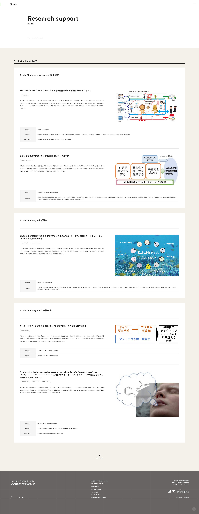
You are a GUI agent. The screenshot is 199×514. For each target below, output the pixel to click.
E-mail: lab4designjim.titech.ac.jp (181, 484)
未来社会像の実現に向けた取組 (98, 497)
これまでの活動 (94, 492)
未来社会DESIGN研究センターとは (99, 481)
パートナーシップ (95, 494)
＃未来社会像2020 (25, 95)
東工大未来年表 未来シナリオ (98, 483)
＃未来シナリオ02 (25, 381)
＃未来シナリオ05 (25, 330)
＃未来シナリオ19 (46, 381)
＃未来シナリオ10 (35, 381)
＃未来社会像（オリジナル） (27, 160)
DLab (13, 4)
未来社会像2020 (95, 486)
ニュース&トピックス (96, 489)
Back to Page (99, 458)
